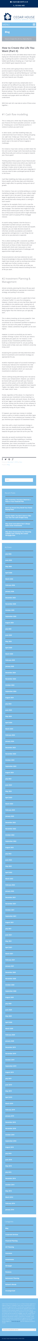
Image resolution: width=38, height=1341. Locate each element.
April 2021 (8, 947)
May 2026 (8, 566)
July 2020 (8, 1003)
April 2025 (8, 648)
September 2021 (10, 916)
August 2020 (9, 997)
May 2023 (8, 791)
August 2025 (9, 623)
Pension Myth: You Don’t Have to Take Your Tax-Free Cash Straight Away (18, 516)
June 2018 (8, 1160)
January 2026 (9, 591)
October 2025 (9, 610)
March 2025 (9, 654)
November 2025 (10, 604)
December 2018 (10, 1122)
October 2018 (9, 1135)
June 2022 (8, 860)
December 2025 (10, 598)
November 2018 (10, 1128)
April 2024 (8, 722)
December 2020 (10, 972)
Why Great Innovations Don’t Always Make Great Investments (17, 524)
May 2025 (8, 641)
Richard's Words (10, 1284)
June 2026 (8, 560)
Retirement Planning (12, 1278)
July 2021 (8, 929)
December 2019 (10, 1047)
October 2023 (9, 760)
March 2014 (9, 1197)
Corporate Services (11, 1234)
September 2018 (10, 1141)
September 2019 (10, 1066)
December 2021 (10, 897)
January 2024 (9, 741)
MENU (6, 24)
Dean (20, 462)
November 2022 (10, 829)
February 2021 (10, 960)
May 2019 (8, 1091)
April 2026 (8, 573)
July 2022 (8, 854)
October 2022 (9, 835)
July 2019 (8, 1078)
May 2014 (8, 1191)
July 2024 (8, 704)
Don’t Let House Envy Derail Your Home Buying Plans (18, 508)
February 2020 (10, 1035)
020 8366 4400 (20, 6)
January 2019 (9, 1116)
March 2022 (9, 879)
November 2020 (10, 979)
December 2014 (10, 1178)
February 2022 (10, 885)
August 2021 (9, 922)
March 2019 (9, 1103)
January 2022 (9, 891)
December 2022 (10, 822)
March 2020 (9, 1028)
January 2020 (9, 1041)
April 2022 (8, 872)
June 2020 (8, 1010)
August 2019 (9, 1072)
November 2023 (10, 754)
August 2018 (9, 1147)
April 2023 (8, 797)
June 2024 (8, 710)
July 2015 (8, 1172)
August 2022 (9, 847)
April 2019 (8, 1097)
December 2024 (10, 673)
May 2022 (8, 866)
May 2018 (8, 1166)
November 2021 (10, 904)
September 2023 (10, 766)
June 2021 (8, 935)
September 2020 (10, 991)
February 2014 (10, 1203)
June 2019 (8, 1085)
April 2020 (8, 1022)
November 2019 (10, 1053)
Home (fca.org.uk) (15, 1321)
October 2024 (9, 685)
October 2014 (9, 1185)
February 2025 (10, 660)
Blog (7, 32)
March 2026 (9, 579)
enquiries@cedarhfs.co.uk (20, 2)
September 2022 (10, 841)
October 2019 (9, 1060)
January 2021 (9, 966)
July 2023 (8, 779)
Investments (9, 1259)
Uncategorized (10, 1291)
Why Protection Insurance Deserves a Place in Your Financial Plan (17, 500)
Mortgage (8, 1266)
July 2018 (8, 1153)
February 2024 (10, 735)
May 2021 (8, 941)
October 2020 (9, 985)
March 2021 (9, 954)
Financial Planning (11, 1241)
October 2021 (9, 910)
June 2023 (8, 785)
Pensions (8, 1272)
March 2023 (9, 804)
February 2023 (10, 810)
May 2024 (8, 716)
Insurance (8, 1253)
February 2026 (10, 585)
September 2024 (10, 691)
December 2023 (10, 747)
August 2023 (9, 772)
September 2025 (10, 616)
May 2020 (8, 1016)
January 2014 (9, 1210)
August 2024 (9, 698)
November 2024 (10, 679)
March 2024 (9, 729)
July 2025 (8, 629)
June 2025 (8, 635)
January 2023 (9, 816)
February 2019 (10, 1110)
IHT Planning (9, 1247)
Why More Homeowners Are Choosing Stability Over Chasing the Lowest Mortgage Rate (18, 533)
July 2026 (8, 554)
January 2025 (9, 666)
